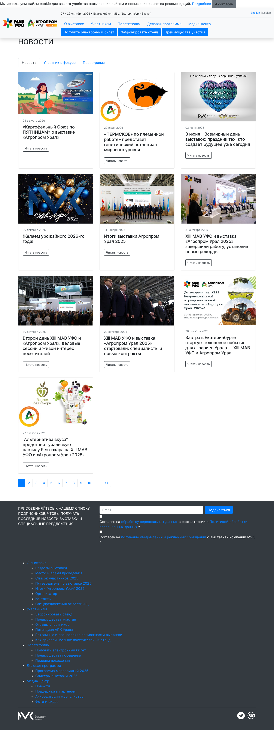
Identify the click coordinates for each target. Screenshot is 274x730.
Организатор (46, 593)
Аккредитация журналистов (59, 696)
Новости (42, 686)
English (255, 12)
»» (106, 483)
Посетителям (129, 24)
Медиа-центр (199, 24)
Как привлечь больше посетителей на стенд (72, 640)
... (98, 483)
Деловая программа (164, 24)
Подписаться (219, 510)
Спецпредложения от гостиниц (62, 604)
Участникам (101, 24)
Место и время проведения (58, 573)
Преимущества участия (185, 32)
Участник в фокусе (60, 62)
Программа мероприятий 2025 (61, 671)
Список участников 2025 (56, 578)
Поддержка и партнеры (55, 691)
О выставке (74, 24)
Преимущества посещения (58, 655)
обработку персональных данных (149, 522)
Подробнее (201, 3)
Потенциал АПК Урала (54, 629)
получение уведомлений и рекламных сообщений (163, 537)
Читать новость (36, 148)
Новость (29, 62)
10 (89, 483)
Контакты (43, 599)
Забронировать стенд (139, 32)
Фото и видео (47, 701)
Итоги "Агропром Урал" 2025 (60, 588)
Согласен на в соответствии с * (173, 524)
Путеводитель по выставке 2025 (63, 583)
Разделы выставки (51, 568)
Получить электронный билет (89, 32)
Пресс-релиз (94, 62)
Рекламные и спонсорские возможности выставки (78, 635)
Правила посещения (52, 660)
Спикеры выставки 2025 (56, 676)
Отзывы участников (52, 624)
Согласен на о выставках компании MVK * (177, 539)
